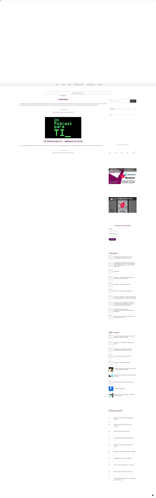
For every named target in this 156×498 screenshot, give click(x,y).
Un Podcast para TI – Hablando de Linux (63, 141)
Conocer (62, 152)
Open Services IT (91, 84)
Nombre (110, 229)
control (58, 112)
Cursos (63, 84)
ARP (56, 112)
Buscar (133, 101)
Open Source (72, 152)
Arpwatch (63, 99)
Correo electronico (113, 234)
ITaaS (69, 84)
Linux (68, 152)
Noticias (100, 84)
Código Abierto (57, 152)
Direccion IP (66, 112)
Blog (57, 84)
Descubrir (61, 112)
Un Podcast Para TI (78, 84)
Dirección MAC (70, 112)
